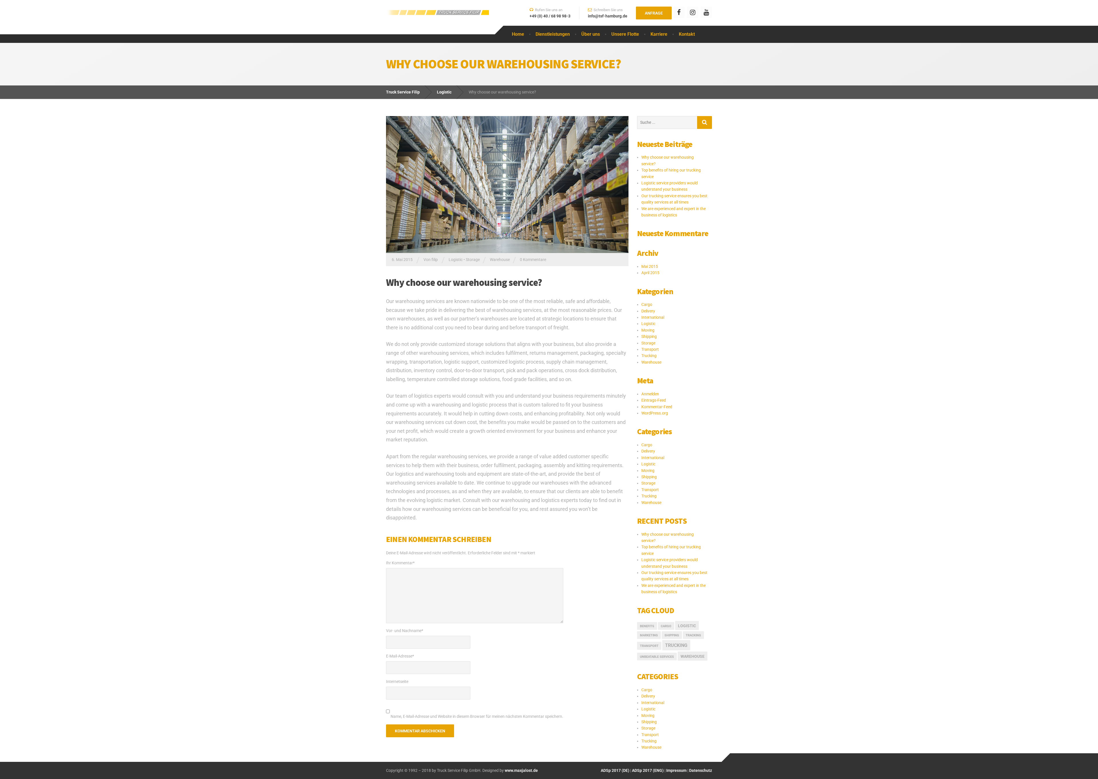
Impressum (676, 770)
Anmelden (650, 394)
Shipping (649, 336)
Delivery (648, 311)
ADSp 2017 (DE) (615, 770)
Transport (650, 349)
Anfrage (654, 13)
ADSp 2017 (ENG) (647, 770)
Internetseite (397, 681)
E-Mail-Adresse (400, 656)
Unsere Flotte (625, 34)
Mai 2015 (649, 266)
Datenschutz (700, 770)
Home (518, 34)
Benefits (647, 626)
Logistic (456, 259)
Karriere (659, 34)
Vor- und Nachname (404, 630)
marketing (649, 635)
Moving (648, 330)
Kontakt (687, 34)
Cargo (646, 304)
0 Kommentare (533, 259)
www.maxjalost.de (521, 770)
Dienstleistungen (553, 34)
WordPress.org (654, 413)
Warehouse (500, 259)
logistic (687, 625)
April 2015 (650, 272)
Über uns (590, 34)
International (652, 317)
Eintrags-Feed (653, 400)
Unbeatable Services (657, 657)
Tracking (693, 635)
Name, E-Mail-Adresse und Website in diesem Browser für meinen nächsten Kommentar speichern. (477, 716)
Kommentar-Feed (656, 407)
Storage (473, 259)
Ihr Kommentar (400, 563)
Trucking (649, 355)
